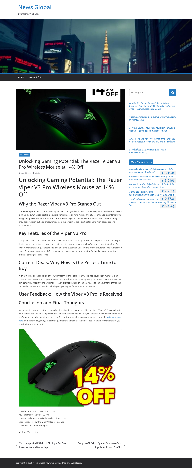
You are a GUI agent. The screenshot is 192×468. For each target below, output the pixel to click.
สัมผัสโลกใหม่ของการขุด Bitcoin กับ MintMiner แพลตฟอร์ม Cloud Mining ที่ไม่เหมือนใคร (152, 202)
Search (172, 92)
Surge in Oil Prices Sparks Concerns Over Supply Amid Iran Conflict (100, 445)
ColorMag (61, 463)
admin (37, 173)
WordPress (76, 463)
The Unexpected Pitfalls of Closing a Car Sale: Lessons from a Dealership (43, 445)
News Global (35, 7)
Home (21, 77)
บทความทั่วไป (35, 77)
